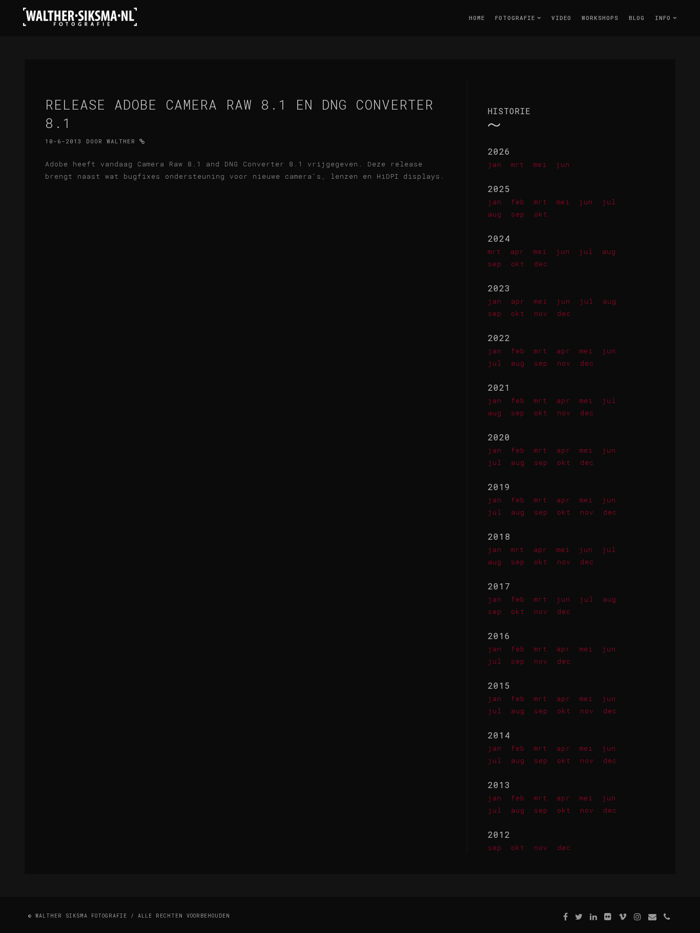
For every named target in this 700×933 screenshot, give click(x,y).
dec (541, 263)
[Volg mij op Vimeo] (623, 916)
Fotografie (517, 18)
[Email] (652, 916)
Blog (637, 18)
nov (541, 313)
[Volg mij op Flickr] (608, 916)
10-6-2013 (63, 141)
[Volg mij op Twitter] (579, 916)
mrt (517, 164)
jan (495, 164)
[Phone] (667, 916)
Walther (121, 141)
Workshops (600, 18)
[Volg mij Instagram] (638, 916)
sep (518, 214)
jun (563, 164)
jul (609, 201)
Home (477, 18)
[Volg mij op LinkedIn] (594, 916)
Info (665, 18)
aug (495, 214)
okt (541, 214)
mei (540, 164)
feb (518, 201)
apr (517, 251)
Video (561, 18)
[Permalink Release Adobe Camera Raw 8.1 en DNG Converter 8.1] (142, 141)
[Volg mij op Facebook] (565, 916)
